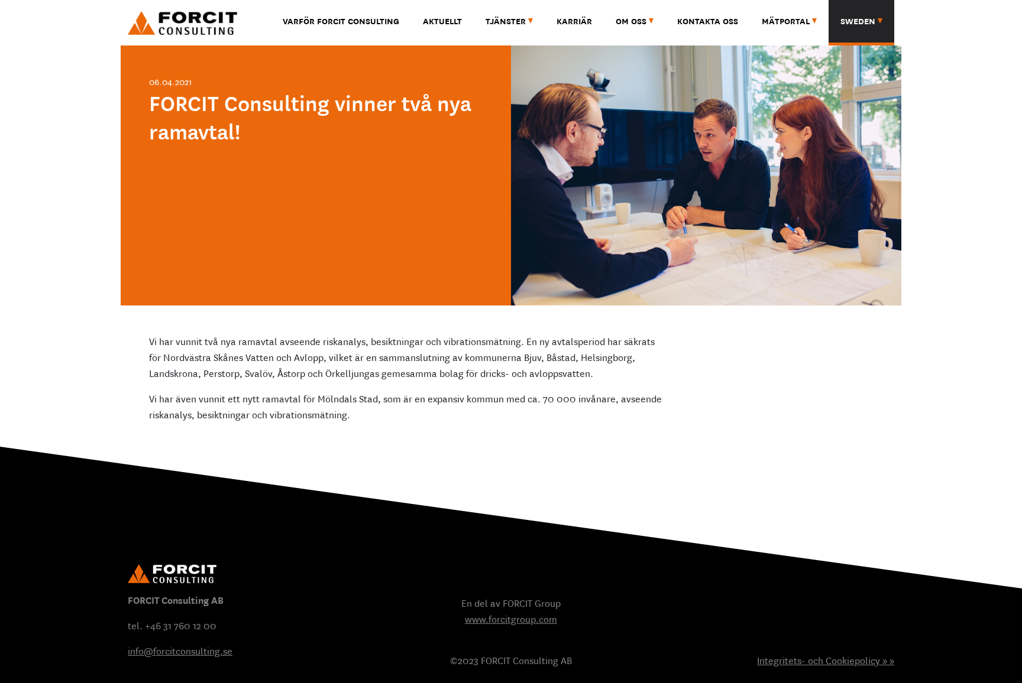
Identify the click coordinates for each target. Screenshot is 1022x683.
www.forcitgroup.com (511, 619)
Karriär (574, 21)
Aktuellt (442, 21)
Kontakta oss (707, 21)
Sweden (857, 21)
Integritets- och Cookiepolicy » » (825, 661)
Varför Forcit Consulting (341, 21)
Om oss (631, 21)
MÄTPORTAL (786, 21)
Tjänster (506, 21)
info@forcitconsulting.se (180, 651)
